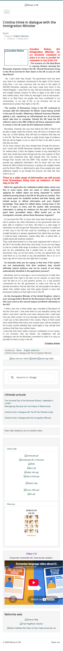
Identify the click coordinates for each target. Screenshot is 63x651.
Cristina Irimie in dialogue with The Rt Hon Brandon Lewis (29, 412)
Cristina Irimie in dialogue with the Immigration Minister (28, 417)
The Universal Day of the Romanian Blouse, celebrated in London (29, 402)
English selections (21, 35)
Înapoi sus (55, 642)
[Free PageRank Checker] (31, 623)
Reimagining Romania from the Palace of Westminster (28, 406)
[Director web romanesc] (31, 619)
